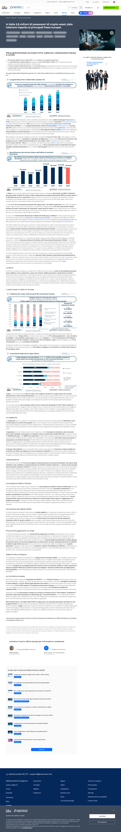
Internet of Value (12, 36)
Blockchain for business (44, 32)
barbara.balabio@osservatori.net (26, 649)
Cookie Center (92, 801)
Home (8, 18)
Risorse (14, 18)
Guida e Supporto (52, 1)
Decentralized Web (60, 32)
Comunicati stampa (24, 18)
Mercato (22, 36)
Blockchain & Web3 (28, 32)
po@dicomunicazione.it (59, 649)
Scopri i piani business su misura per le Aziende (95, 63)
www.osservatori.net (66, 219)
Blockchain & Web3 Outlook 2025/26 (38, 217)
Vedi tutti (41, 749)
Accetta (102, 816)
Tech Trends (48, 36)
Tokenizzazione (60, 36)
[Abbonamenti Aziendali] (106, 64)
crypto (64, 261)
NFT (53, 143)
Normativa (31, 36)
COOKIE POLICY (27, 828)
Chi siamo (96, 2)
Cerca (81, 8)
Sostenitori (106, 2)
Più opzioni (102, 822)
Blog (87, 2)
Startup (39, 36)
